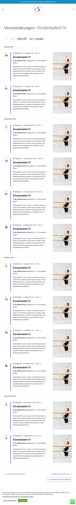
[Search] (74, 9)
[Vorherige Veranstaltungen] (4, 39)
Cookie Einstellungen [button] (9, 500)
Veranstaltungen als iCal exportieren (60, 479)
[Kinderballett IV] (62, 66)
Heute (12, 39)
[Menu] (2, 9)
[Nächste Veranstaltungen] (7, 39)
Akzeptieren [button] (22, 500)
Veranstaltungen (19, 27)
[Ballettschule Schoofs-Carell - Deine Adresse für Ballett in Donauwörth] (38, 9)
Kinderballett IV (22, 57)
